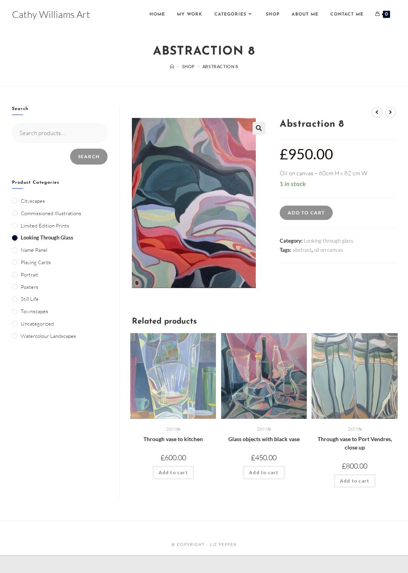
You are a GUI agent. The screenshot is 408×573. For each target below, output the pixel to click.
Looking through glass (328, 240)
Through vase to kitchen (173, 439)
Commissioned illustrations (51, 213)
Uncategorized (37, 323)
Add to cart (306, 213)
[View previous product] (376, 112)
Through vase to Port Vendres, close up (355, 443)
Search (89, 156)
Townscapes (34, 311)
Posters (29, 287)
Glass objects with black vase (264, 439)
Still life (173, 429)
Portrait (29, 274)
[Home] (172, 66)
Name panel (34, 250)
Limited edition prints (45, 225)
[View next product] (390, 112)
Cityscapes (33, 201)
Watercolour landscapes (48, 336)
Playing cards (36, 262)
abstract (302, 250)
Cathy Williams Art (51, 14)
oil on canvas (328, 250)
